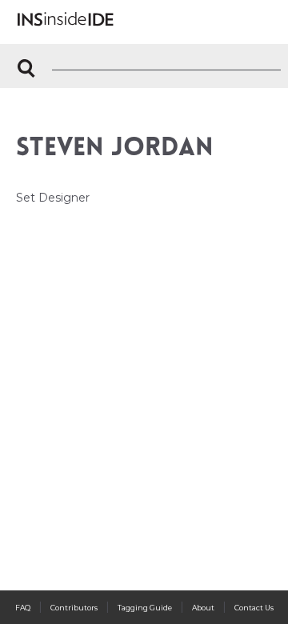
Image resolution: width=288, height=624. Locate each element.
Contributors (74, 607)
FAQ (22, 607)
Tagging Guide (145, 607)
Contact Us (254, 607)
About (203, 607)
